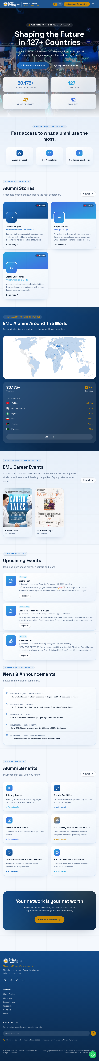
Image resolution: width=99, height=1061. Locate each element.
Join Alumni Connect (75, 4)
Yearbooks (7, 1006)
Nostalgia (7, 1010)
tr (60, 4)
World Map (7, 998)
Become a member (47, 919)
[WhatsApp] (92, 1054)
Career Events (9, 1002)
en (55, 4)
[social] (5, 979)
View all (86, 194)
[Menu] (93, 4)
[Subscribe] (93, 1033)
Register (24, 596)
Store (5, 1014)
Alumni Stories (9, 994)
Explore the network (68, 65)
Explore (48, 437)
